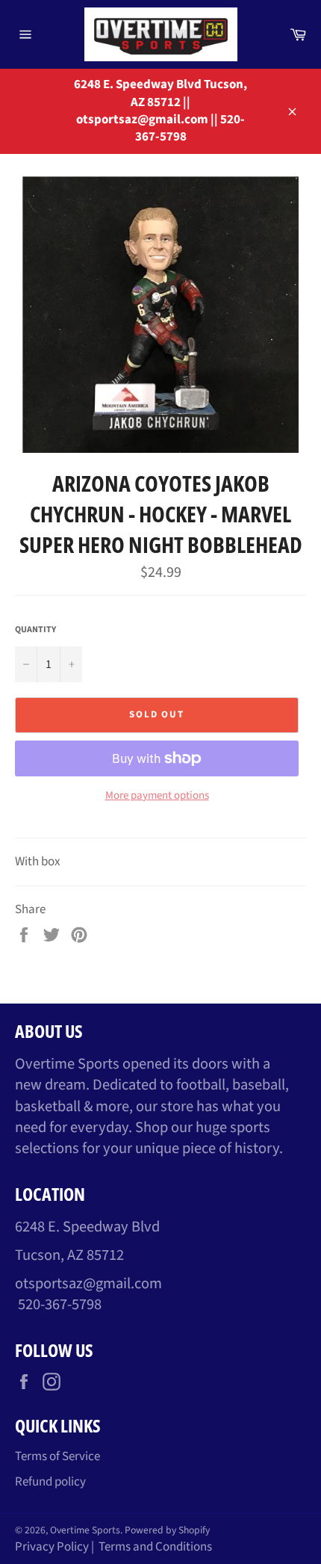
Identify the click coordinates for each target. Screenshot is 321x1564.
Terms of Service (57, 1456)
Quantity (35, 630)
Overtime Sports (85, 1530)
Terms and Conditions (155, 1547)
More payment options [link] (157, 795)
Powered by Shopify (167, 1530)
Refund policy (50, 1482)
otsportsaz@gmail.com (88, 1283)
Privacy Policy (52, 1547)
